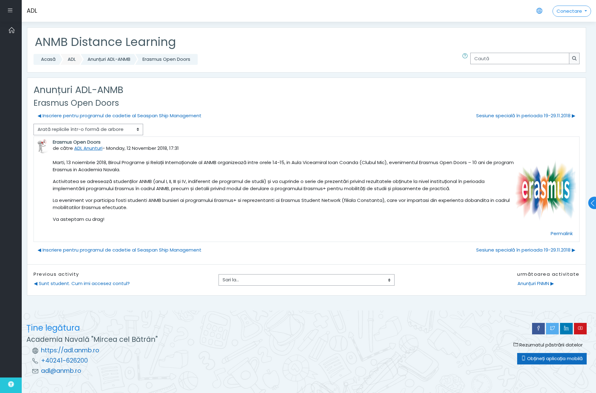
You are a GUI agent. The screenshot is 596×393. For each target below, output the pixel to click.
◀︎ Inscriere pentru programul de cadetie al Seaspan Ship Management (119, 115)
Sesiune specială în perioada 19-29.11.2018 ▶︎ (526, 115)
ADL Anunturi (88, 148)
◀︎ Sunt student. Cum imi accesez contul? (82, 283)
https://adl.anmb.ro (70, 350)
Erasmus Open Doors (166, 59)
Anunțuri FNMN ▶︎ (535, 283)
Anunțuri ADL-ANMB (109, 59)
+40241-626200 (64, 360)
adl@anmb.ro (61, 371)
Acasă (48, 59)
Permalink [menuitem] (562, 233)
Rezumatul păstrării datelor (550, 345)
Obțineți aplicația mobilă (554, 358)
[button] (466, 59)
